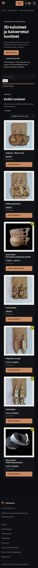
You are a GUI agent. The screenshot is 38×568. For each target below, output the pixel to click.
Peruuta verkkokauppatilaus (11, 552)
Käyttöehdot (5, 557)
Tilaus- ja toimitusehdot (9, 547)
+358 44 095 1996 (9, 508)
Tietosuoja (5, 543)
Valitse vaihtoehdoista (16, 268)
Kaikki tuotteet (8, 83)
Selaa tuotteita (11, 52)
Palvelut (4, 524)
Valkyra (11, 86)
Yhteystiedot (5, 538)
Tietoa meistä (6, 534)
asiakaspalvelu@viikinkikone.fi (18, 513)
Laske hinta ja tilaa (13, 58)
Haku (5, 81)
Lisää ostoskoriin (14, 164)
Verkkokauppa (6, 529)
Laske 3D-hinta (20, 3)
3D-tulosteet (18, 83)
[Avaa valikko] (34, 3)
